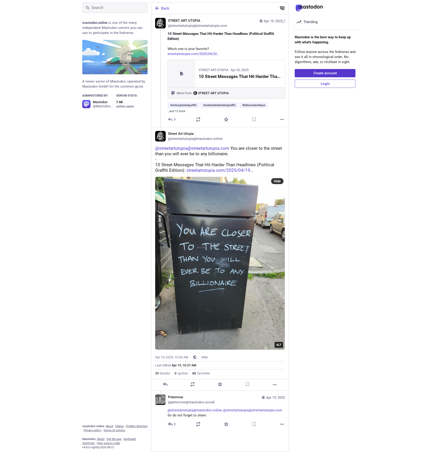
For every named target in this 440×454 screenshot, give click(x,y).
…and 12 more (176, 111)
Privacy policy (92, 430)
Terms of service (114, 430)
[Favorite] (226, 119)
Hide (277, 181)
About (109, 426)
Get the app (114, 439)
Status (119, 426)
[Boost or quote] (198, 119)
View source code (108, 443)
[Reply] (165, 384)
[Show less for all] (282, 8)
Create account (325, 73)
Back (165, 8)
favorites (201, 373)
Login (325, 84)
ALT (278, 344)
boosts (162, 373)
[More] (282, 119)
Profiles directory (137, 426)
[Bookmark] (254, 119)
